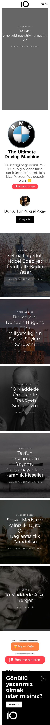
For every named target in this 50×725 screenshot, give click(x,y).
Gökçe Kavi (28, 413)
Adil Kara (28, 351)
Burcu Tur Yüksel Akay (25, 47)
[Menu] (42, 4)
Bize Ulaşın (14, 704)
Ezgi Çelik (29, 607)
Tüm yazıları (25, 219)
